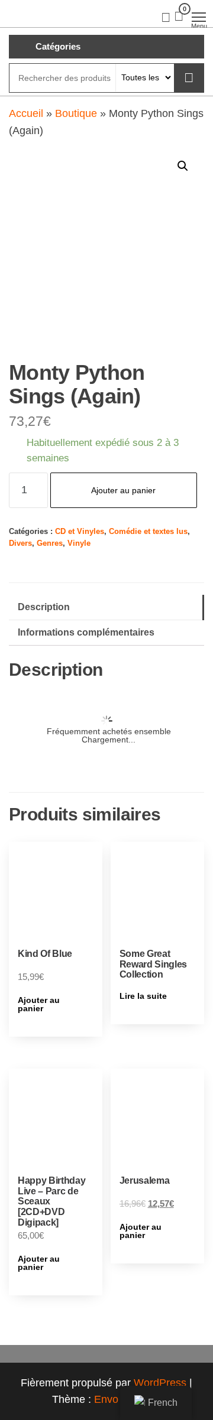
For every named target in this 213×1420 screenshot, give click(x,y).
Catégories (58, 46)
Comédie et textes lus (148, 531)
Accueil (26, 113)
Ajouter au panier (123, 490)
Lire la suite (143, 996)
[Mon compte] (166, 16)
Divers (20, 543)
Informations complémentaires (86, 632)
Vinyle (79, 543)
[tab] (106, 607)
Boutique (76, 113)
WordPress (160, 1383)
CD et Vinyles (79, 531)
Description (44, 606)
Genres (50, 543)
